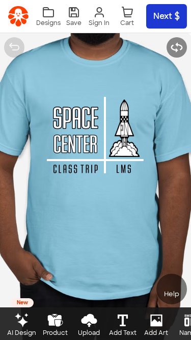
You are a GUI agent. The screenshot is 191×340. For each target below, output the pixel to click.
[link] (18, 16)
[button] (74, 16)
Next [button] (162, 16)
